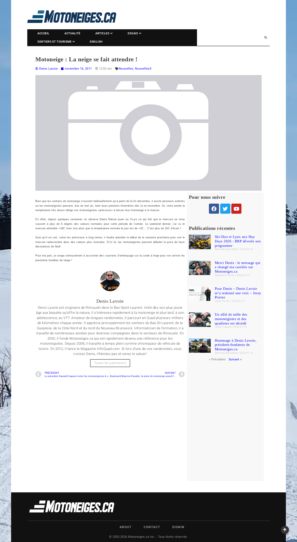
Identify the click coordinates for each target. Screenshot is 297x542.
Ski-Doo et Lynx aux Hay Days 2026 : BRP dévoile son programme (238, 241)
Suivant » (235, 359)
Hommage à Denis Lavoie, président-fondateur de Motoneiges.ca (236, 344)
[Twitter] (225, 209)
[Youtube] (236, 209)
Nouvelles (126, 68)
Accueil (43, 33)
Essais (133, 33)
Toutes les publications (110, 363)
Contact (152, 527)
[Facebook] (214, 209)
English (96, 41)
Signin (178, 527)
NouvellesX (143, 68)
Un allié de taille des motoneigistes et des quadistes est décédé (231, 318)
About (126, 527)
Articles (102, 33)
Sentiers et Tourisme (54, 41)
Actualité (72, 33)
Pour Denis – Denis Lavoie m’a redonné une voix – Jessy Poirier (238, 293)
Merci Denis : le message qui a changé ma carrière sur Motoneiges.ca (237, 267)
